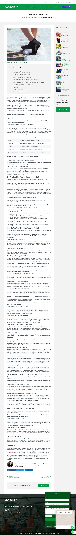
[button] (66, 7)
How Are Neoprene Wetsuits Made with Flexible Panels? (65, 89)
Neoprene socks (11, 126)
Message (47, 506)
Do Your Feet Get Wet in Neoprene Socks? (22, 74)
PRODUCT (34, 6)
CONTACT (54, 6)
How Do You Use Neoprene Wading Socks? (23, 77)
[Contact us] (72, 532)
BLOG (48, 6)
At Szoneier (10, 452)
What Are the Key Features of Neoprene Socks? (24, 71)
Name (47, 497)
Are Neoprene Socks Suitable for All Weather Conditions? (26, 81)
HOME (27, 6)
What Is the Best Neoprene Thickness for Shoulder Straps (65, 76)
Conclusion (15, 87)
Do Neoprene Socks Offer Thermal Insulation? (23, 84)
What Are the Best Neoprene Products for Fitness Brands (65, 40)
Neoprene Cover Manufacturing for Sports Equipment (64, 70)
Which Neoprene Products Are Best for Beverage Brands (65, 46)
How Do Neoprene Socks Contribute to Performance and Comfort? (28, 82)
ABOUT (41, 6)
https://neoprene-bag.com (13, 512)
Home (23, 17)
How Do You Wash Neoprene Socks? (21, 86)
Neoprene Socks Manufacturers (33, 17)
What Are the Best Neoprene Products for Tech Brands (65, 34)
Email (46, 502)
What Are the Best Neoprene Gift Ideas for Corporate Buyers (65, 52)
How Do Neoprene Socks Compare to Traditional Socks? (26, 79)
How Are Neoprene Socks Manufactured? (22, 76)
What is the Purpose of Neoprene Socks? (22, 72)
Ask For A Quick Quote (18, 89)
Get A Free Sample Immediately (20, 91)
